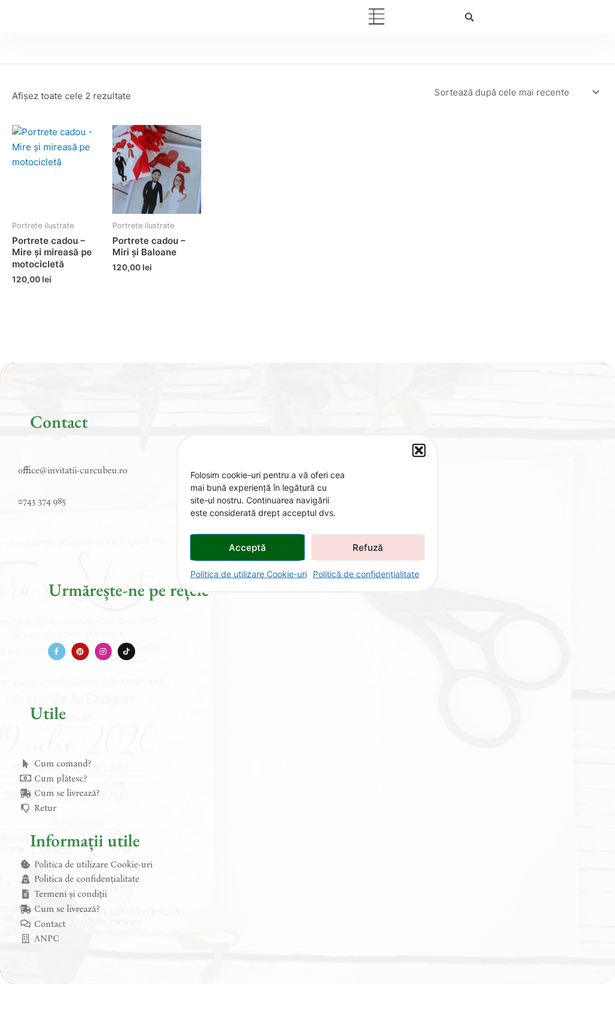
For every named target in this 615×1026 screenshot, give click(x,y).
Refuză (368, 547)
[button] (419, 451)
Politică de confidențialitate (366, 574)
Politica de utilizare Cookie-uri (248, 574)
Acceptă (247, 547)
